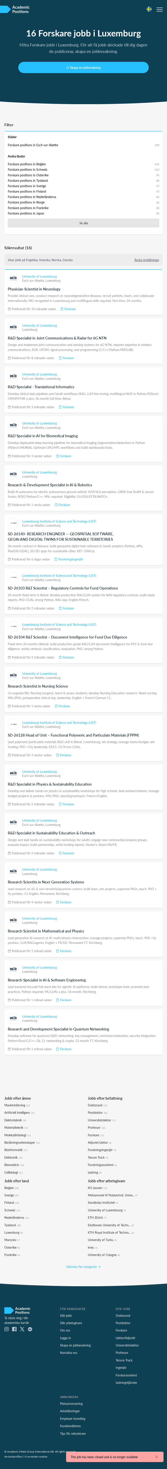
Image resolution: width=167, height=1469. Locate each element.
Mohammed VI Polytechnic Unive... (113, 1195)
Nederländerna (16, 1217)
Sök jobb (66, 1315)
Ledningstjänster (126, 1382)
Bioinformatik (15, 1150)
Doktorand (97, 1105)
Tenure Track (98, 1157)
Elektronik (13, 1157)
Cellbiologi (13, 1172)
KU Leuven (97, 1188)
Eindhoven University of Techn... (111, 1225)
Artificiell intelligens (19, 1112)
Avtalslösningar (70, 1411)
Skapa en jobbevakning (85, 67)
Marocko (12, 1240)
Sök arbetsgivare (71, 1323)
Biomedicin (14, 1165)
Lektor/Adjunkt (125, 1338)
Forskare (69, 309)
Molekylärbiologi (17, 1135)
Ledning (95, 1172)
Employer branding (72, 1418)
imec (93, 1247)
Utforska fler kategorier (82, 1266)
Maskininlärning (17, 1105)
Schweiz (12, 1210)
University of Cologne (104, 1255)
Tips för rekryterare (73, 1433)
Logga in (65, 1338)
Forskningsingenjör (70, 559)
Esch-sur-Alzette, (33, 280)
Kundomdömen (70, 1426)
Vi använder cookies (35, 1456)
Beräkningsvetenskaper (22, 1142)
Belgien (11, 1188)
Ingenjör (121, 1367)
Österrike (12, 1247)
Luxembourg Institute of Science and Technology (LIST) (59, 521)
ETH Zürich (97, 1217)
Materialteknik (16, 1127)
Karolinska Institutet (103, 1202)
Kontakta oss (68, 1352)
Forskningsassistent (102, 1165)
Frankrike (12, 1255)
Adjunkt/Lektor (99, 1142)
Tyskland (12, 1225)
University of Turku (102, 1240)
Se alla (83, 223)
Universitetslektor (102, 1120)
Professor (96, 1127)
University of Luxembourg (39, 276)
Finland (11, 1202)
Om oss (65, 1330)
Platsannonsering (71, 1403)
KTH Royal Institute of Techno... (111, 1232)
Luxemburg (52, 280)
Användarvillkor (13, 1456)
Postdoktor (97, 1112)
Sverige (11, 1195)
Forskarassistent (126, 1375)
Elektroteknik (15, 1120)
